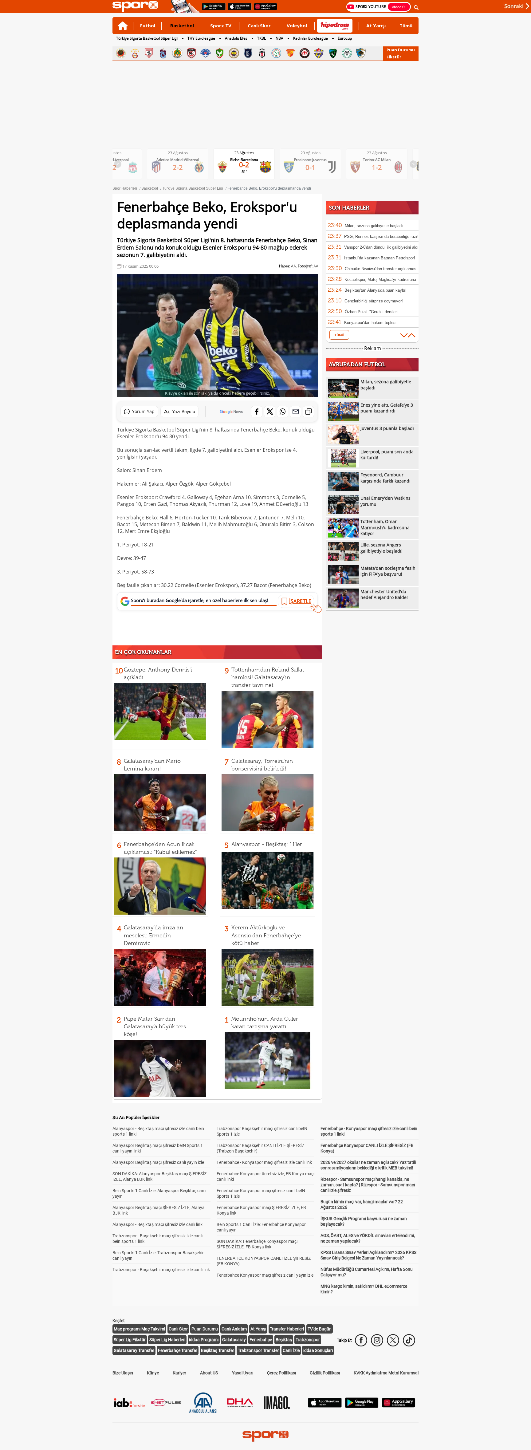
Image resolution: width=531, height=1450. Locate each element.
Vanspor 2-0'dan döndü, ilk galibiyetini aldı (381, 247)
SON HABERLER (349, 207)
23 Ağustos (178, 153)
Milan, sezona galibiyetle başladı (374, 225)
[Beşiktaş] (262, 53)
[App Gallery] (398, 1406)
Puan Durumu (401, 50)
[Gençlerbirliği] (121, 53)
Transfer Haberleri (287, 1328)
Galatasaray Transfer (134, 1350)
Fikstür (394, 57)
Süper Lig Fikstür (130, 1339)
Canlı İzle (291, 1350)
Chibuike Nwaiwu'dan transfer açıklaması (381, 268)
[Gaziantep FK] (191, 53)
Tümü (405, 25)
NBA (279, 38)
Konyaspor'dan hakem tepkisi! (371, 322)
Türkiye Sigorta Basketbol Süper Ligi (147, 38)
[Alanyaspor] (177, 53)
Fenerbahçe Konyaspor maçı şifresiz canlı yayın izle (265, 1275)
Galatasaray (234, 1339)
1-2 (377, 167)
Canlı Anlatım (234, 1328)
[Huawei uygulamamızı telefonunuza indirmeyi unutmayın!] (263, 9)
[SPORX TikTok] (409, 1340)
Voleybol (297, 25)
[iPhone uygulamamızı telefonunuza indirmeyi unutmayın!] (237, 9)
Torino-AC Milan (377, 159)
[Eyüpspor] (318, 53)
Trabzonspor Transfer (258, 1350)
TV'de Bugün (320, 1328)
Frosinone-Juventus (310, 159)
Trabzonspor (308, 1339)
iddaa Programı (203, 1339)
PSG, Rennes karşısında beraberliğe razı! (381, 236)
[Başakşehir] (248, 53)
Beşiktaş (284, 1339)
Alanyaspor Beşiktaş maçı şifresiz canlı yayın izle (158, 1162)
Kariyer (179, 1372)
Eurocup (345, 38)
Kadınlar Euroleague (310, 38)
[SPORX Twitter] (393, 1340)
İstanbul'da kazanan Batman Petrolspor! (379, 258)
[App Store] (325, 1406)
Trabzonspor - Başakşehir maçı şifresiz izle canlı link (161, 1269)
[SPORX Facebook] (361, 1340)
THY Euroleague (201, 38)
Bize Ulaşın (122, 1372)
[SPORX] (265, 1436)
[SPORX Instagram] (377, 1340)
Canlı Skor (259, 25)
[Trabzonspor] (163, 53)
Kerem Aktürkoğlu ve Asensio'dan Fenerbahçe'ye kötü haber (266, 935)
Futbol (147, 25)
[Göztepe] (290, 53)
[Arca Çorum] (304, 53)
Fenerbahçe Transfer (177, 1350)
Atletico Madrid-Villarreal (177, 159)
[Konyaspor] (347, 53)
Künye (153, 1372)
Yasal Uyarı (242, 1372)
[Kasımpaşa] (205, 53)
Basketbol (182, 25)
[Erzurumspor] (361, 53)
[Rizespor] (276, 53)
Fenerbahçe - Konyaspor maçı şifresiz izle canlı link (264, 1162)
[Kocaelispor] (333, 53)
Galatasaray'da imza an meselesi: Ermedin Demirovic (153, 935)
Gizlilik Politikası (325, 1372)
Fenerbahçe (261, 1339)
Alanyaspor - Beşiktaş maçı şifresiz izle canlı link (157, 1224)
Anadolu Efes (236, 38)
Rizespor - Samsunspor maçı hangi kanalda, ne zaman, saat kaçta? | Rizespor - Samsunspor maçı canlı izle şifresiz (368, 1185)
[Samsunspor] (149, 53)
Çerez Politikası (281, 1372)
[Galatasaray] (135, 53)
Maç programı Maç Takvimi (139, 1328)
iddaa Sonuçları (318, 1350)
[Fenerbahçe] (234, 53)
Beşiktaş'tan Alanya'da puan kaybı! (375, 290)
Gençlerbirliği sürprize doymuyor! (373, 301)
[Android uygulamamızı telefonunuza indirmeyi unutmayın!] (211, 9)
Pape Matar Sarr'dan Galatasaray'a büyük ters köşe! (155, 1026)
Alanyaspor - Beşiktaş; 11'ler (266, 844)
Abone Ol (399, 7)
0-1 (310, 167)
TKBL (261, 38)
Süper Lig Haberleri (167, 1339)
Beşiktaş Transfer (217, 1350)
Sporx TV (220, 25)
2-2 (178, 167)
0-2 (244, 164)
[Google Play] (362, 1406)
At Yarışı (376, 25)
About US (209, 1372)
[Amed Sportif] (219, 53)
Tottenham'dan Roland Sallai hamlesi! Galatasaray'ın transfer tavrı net (267, 677)
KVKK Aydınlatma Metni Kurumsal (386, 1372)
